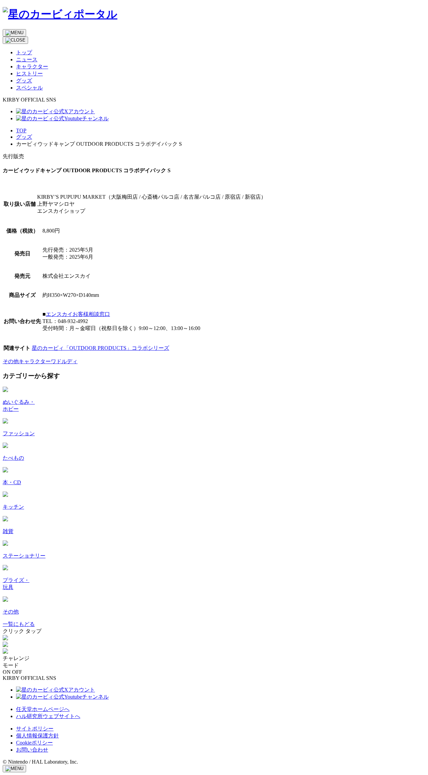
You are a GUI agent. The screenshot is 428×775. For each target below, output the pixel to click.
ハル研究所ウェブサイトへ (48, 716)
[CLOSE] (15, 40)
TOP (21, 130)
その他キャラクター (27, 361)
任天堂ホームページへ (43, 709)
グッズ (24, 137)
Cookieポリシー (34, 743)
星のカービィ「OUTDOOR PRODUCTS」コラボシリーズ (100, 348)
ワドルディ (64, 361)
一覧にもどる (19, 624)
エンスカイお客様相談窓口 (78, 314)
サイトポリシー (35, 728)
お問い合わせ (32, 750)
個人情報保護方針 (37, 735)
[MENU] (14, 33)
